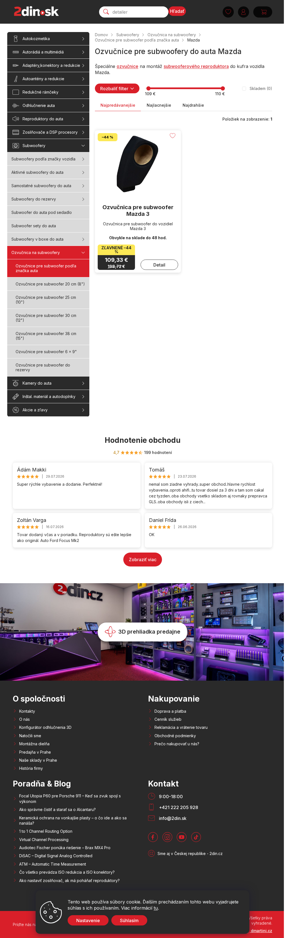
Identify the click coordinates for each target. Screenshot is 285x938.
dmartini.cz (261, 930)
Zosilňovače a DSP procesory (50, 132)
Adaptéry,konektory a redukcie (51, 65)
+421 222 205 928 (178, 807)
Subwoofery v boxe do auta (37, 239)
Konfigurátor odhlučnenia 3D (45, 727)
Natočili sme (30, 735)
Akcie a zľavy (35, 409)
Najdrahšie (193, 105)
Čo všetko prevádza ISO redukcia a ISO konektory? (67, 872)
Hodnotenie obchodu (143, 440)
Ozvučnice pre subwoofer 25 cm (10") (46, 299)
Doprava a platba (170, 711)
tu (156, 908)
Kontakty (27, 711)
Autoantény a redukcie (43, 78)
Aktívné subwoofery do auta (37, 172)
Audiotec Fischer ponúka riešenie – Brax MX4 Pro (64, 847)
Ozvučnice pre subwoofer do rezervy (43, 367)
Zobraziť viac (142, 559)
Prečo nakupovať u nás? (176, 743)
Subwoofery (34, 145)
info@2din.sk (172, 818)
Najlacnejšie (159, 105)
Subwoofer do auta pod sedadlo (41, 212)
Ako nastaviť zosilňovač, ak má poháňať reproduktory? (69, 880)
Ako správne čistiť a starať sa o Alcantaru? (57, 809)
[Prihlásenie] (243, 12)
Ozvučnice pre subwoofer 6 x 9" (46, 351)
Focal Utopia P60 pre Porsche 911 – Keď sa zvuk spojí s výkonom (70, 798)
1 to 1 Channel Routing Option (45, 831)
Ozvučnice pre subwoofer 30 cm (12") (46, 318)
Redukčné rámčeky (40, 92)
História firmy (31, 768)
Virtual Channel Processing (43, 839)
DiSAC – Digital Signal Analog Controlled (55, 855)
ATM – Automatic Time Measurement (52, 864)
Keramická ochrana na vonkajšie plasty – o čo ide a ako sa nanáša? (73, 820)
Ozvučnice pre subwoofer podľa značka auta (46, 268)
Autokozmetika (36, 38)
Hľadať (177, 11)
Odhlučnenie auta (39, 105)
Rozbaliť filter (114, 88)
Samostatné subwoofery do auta (41, 185)
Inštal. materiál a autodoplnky (49, 396)
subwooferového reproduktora (196, 66)
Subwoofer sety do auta (33, 225)
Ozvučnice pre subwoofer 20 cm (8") (50, 284)
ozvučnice (127, 66)
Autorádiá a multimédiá (43, 52)
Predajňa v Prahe (35, 752)
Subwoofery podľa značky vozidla (43, 159)
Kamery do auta (37, 383)
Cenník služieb (167, 719)
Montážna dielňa (34, 743)
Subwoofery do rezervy (33, 199)
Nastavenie (88, 920)
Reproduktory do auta (43, 118)
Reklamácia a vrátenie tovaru (181, 727)
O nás (24, 719)
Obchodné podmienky (175, 735)
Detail (159, 265)
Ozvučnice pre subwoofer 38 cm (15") (46, 336)
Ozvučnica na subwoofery (35, 252)
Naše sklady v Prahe (38, 760)
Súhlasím (129, 920)
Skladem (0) (261, 88)
